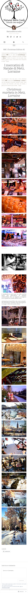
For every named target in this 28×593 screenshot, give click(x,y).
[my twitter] (17, 37)
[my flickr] (20, 37)
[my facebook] (14, 37)
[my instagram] (8, 37)
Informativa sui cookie (6, 587)
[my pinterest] (11, 37)
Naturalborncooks (14, 31)
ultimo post (14, 53)
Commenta (21, 580)
